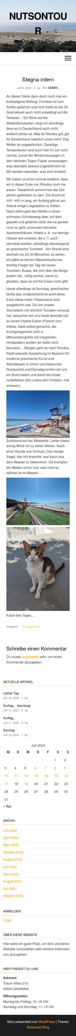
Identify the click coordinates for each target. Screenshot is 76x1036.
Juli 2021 (10, 888)
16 (66, 775)
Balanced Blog (38, 1027)
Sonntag (9, 730)
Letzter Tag (11, 693)
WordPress (46, 1021)
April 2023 (11, 837)
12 (26, 775)
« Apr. (7, 806)
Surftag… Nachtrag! (17, 705)
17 (6, 783)
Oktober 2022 (13, 852)
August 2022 (12, 859)
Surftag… (9, 718)
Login (7, 920)
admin (53, 88)
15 (56, 775)
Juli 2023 (10, 830)
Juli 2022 (10, 866)
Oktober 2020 (13, 895)
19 (26, 783)
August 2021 (12, 881)
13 (36, 775)
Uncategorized (30, 626)
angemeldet (30, 656)
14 (46, 775)
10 (6, 775)
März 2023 (11, 844)
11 (16, 775)
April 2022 (11, 874)
